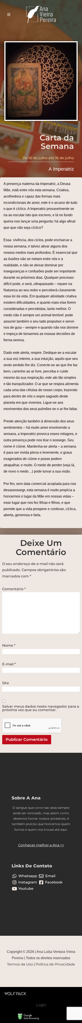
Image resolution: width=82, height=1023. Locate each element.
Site (5, 683)
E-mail (9, 664)
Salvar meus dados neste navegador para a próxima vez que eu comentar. (40, 708)
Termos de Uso (20, 964)
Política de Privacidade (55, 964)
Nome (8, 645)
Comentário (14, 589)
